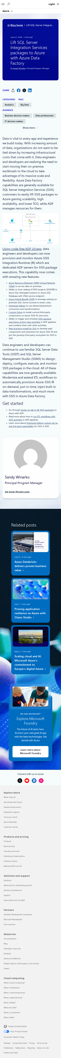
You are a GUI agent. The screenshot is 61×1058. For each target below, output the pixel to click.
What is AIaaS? (9, 1002)
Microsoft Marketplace (13, 919)
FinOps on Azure (10, 861)
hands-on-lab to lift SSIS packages (37, 410)
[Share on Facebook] (18, 90)
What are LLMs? (10, 1007)
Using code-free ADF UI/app (22, 249)
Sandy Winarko (19, 68)
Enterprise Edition (17, 306)
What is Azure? (10, 797)
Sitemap (7, 1043)
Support (7, 895)
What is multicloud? (12, 987)
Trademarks (8, 1048)
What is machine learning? (14, 992)
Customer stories (11, 827)
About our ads (43, 1048)
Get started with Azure (13, 802)
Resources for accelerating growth (18, 885)
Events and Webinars (12, 958)
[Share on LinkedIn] (30, 90)
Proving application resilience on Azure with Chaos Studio (29, 613)
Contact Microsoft (19, 1043)
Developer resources (12, 948)
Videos (6, 968)
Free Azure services (11, 851)
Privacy (32, 1043)
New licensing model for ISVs (23, 328)
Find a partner (9, 924)
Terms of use (42, 1043)
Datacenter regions (11, 812)
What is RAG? (9, 1017)
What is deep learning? (13, 997)
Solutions (7, 880)
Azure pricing (9, 846)
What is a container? (12, 1012)
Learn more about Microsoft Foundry (30, 752)
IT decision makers (14, 121)
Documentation (10, 938)
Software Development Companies (18, 914)
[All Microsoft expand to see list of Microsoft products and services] (3, 3)
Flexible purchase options (14, 856)
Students (7, 953)
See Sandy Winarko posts (17, 492)
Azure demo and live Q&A (14, 900)
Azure (6, 10)
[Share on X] (24, 90)
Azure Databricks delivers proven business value (30, 566)
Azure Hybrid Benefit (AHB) (22, 299)
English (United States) (17, 1026)
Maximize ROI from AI (13, 866)
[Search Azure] (8, 4)
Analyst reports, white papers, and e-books (21, 963)
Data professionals (44, 115)
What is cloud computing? (14, 983)
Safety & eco (20, 1048)
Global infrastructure (12, 807)
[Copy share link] (13, 90)
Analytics (9, 104)
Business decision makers (17, 115)
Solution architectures (13, 890)
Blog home (16, 25)
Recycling (31, 1048)
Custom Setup (16, 312)
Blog (6, 943)
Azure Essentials (10, 822)
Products (7, 841)
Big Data (24, 104)
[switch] (58, 4)
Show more (29, 127)
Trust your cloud (10, 817)
